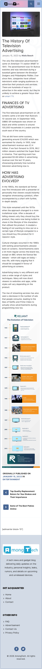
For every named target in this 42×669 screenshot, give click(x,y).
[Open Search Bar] (31, 3)
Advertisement (12, 625)
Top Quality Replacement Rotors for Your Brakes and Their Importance (23, 494)
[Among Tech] (12, 3)
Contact (9, 602)
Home (8, 594)
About (8, 598)
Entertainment (11, 479)
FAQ (7, 621)
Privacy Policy (12, 632)
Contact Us (11, 629)
